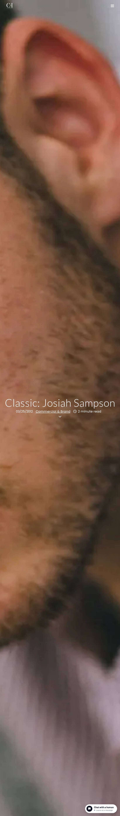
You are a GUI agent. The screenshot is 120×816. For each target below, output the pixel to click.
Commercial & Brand (53, 411)
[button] (112, 6)
